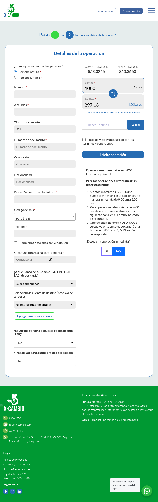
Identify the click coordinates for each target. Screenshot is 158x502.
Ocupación (21, 157)
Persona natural (29, 71)
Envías (90, 82)
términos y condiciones (97, 143)
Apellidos (21, 105)
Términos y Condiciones (16, 464)
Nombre (20, 87)
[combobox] (45, 217)
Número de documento (30, 140)
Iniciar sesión (104, 11)
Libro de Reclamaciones (16, 469)
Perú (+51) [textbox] (23, 218)
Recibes (90, 99)
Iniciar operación (113, 155)
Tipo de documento (28, 122)
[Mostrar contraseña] (60, 259)
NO (118, 251)
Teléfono (20, 226)
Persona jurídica (30, 77)
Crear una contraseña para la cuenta (39, 252)
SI (106, 251)
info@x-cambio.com (20, 424)
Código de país (24, 210)
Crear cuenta (131, 11)
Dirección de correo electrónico (35, 192)
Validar (135, 124)
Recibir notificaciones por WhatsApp (44, 242)
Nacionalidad (23, 175)
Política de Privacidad (15, 459)
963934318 (16, 431)
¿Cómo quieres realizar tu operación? (39, 66)
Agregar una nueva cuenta (34, 316)
